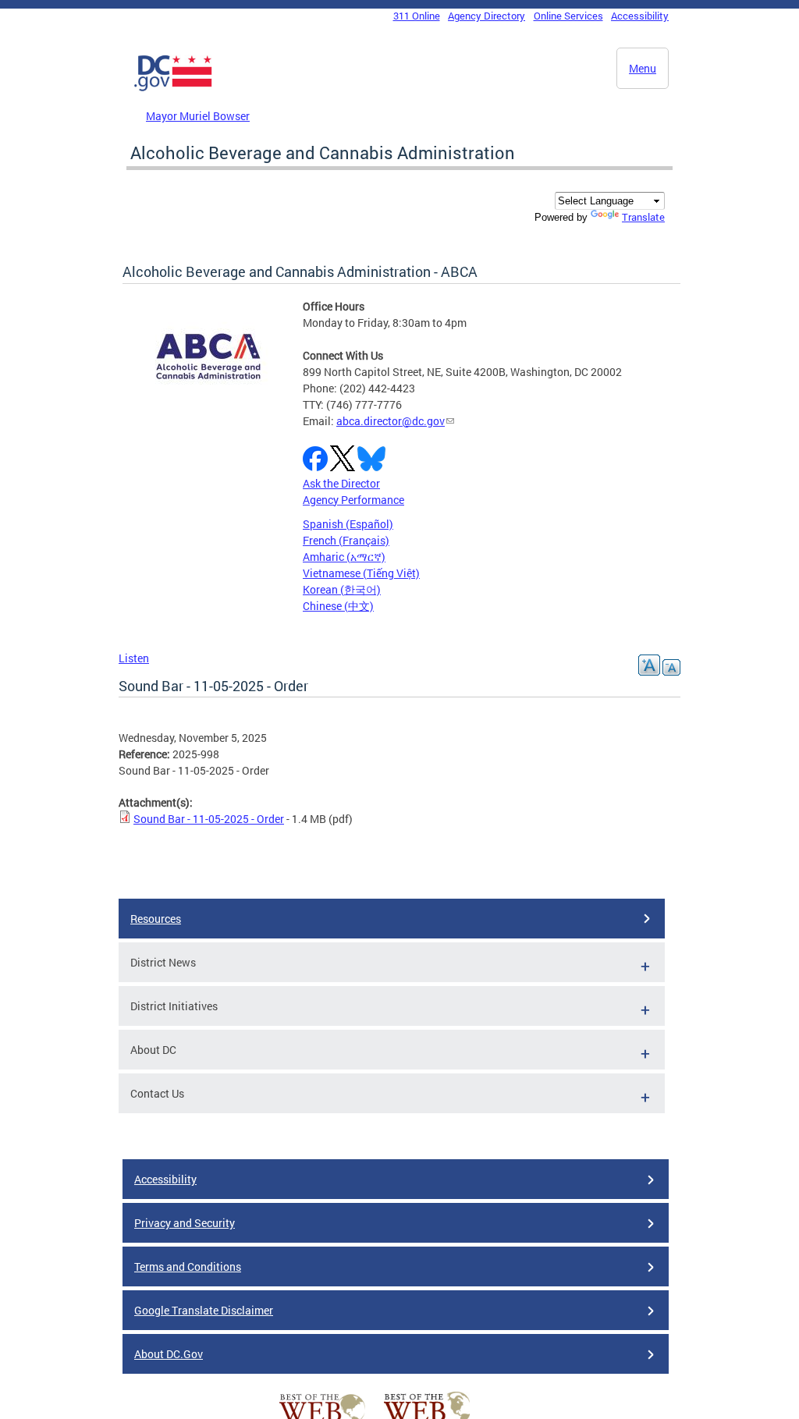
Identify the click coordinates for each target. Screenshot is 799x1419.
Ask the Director (341, 483)
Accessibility (640, 16)
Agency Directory (486, 16)
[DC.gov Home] (173, 88)
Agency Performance (353, 499)
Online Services (568, 16)
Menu (642, 68)
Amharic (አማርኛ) (344, 556)
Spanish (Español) (348, 523)
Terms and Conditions (187, 1266)
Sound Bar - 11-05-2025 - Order (208, 818)
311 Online (416, 16)
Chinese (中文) (338, 605)
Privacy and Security (184, 1222)
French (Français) (346, 540)
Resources (155, 918)
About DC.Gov (168, 1353)
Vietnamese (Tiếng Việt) (361, 573)
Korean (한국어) (342, 589)
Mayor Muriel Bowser (198, 115)
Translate (643, 217)
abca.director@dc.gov (390, 420)
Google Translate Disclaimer (203, 1310)
